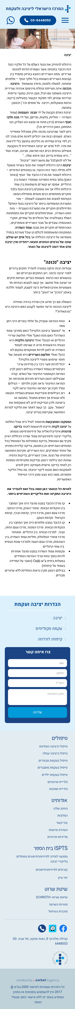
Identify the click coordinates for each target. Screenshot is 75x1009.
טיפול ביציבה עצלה (55, 753)
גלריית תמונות (58, 789)
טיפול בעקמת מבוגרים (53, 760)
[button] (11, 20)
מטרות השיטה (58, 904)
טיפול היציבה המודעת (53, 746)
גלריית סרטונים (58, 782)
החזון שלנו (60, 808)
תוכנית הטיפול (58, 911)
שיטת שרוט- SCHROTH (52, 897)
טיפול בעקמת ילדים (55, 774)
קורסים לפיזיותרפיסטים (52, 869)
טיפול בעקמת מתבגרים (53, 767)
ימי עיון (63, 877)
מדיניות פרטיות (57, 837)
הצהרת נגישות (58, 830)
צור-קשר (62, 822)
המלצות (62, 815)
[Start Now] (37, 618)
